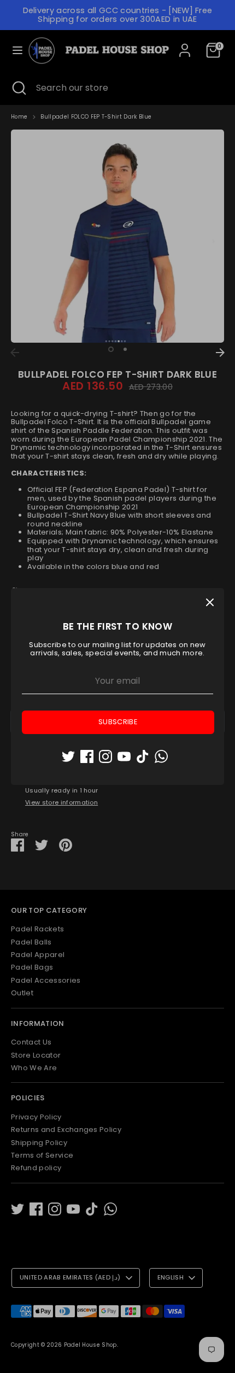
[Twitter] (68, 756)
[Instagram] (105, 756)
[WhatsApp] (161, 756)
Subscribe (118, 722)
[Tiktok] (142, 756)
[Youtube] (124, 756)
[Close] (210, 602)
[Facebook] (86, 756)
